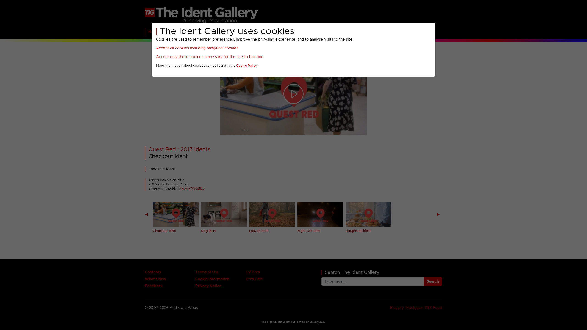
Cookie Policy (246, 65)
